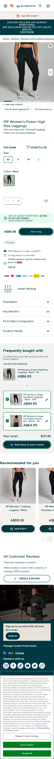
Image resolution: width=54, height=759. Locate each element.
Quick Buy (20, 529)
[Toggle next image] (50, 72)
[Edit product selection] (46, 399)
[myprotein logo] (26, 6)
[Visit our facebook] (13, 666)
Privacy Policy (43, 728)
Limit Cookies (27, 745)
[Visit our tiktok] (20, 666)
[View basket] (48, 6)
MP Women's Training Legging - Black (18, 508)
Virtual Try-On (38, 147)
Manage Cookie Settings (27, 736)
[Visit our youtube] (28, 666)
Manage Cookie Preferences (20, 646)
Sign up (12, 636)
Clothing (15, 38)
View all (11, 267)
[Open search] (12, 6)
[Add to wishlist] (46, 201)
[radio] (8, 159)
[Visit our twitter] (35, 666)
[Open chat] (42, 666)
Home (6, 38)
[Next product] (50, 539)
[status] (13, 201)
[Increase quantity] (18, 201)
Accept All (27, 753)
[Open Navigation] (5, 6)
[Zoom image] (50, 45)
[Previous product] (44, 539)
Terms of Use (12, 730)
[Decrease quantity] (7, 201)
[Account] (40, 6)
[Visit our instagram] (6, 666)
